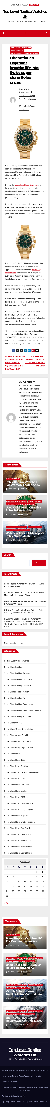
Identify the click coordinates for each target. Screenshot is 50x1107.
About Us (38, 1076)
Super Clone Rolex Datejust (16, 779)
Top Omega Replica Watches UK (13, 1102)
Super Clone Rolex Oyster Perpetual (19, 822)
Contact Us (5, 1082)
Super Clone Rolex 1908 (14, 760)
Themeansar (44, 1070)
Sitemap (14, 1082)
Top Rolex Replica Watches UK (36, 1102)
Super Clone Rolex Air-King (16, 766)
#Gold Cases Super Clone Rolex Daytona (27, 97)
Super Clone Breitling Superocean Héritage (22, 710)
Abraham (25, 89)
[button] (47, 33)
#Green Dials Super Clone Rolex (27, 108)
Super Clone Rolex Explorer (16, 791)
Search (7, 555)
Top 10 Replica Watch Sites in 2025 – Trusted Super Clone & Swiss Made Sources (25, 1089)
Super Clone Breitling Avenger (17, 673)
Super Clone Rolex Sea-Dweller (18, 828)
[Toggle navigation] (25, 33)
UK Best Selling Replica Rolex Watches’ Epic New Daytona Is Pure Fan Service (25, 1021)
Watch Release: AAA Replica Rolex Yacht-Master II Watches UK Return (25, 536)
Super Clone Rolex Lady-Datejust (18, 810)
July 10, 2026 (13, 972)
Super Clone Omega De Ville (16, 735)
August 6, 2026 (14, 945)
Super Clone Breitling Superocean (18, 704)
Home (4, 1076)
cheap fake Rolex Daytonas (26, 185)
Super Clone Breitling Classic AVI (18, 686)
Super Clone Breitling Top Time (17, 717)
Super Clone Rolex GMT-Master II (18, 803)
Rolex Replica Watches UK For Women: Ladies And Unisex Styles (24, 485)
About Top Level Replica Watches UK (20, 1076)
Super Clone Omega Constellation (18, 729)
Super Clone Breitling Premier (17, 698)
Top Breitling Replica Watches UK (13, 1096)
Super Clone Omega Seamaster (17, 741)
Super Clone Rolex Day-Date (16, 785)
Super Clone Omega (13, 723)
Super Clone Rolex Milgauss (16, 816)
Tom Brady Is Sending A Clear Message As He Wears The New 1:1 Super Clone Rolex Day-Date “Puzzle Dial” (15, 362)
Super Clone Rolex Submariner (17, 841)
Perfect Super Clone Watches (21, 47)
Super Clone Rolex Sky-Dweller (17, 834)
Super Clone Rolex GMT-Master (17, 797)
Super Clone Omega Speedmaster (18, 748)
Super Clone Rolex (17, 50)
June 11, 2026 (14, 998)
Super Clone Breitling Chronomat (18, 679)
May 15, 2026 (13, 1025)
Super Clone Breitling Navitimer (17, 692)
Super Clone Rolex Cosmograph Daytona (24, 53)
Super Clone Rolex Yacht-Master (18, 847)
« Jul (6, 903)
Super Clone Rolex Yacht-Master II (18, 530)
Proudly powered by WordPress (12, 1070)
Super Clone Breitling (13, 667)
